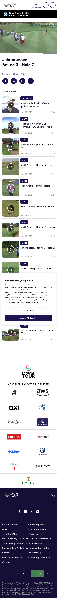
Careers (6, 552)
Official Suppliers (36, 524)
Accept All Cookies (28, 318)
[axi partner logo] (14, 407)
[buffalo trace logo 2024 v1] (14, 422)
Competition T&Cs (37, 529)
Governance (34, 534)
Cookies (49, 574)
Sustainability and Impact (14, 543)
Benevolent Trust (36, 543)
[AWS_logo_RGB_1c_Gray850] (42, 392)
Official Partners (10, 524)
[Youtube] (38, 512)
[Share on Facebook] (5, 81)
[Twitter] (31, 512)
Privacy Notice (22, 574)
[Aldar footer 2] (14, 392)
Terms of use (9, 574)
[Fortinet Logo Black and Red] (42, 437)
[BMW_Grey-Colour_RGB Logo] (42, 407)
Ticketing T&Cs (9, 534)
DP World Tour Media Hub (40, 538)
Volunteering (34, 552)
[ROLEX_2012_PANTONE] (28, 481)
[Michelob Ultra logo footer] (14, 466)
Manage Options (37, 574)
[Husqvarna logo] (42, 451)
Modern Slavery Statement (15, 538)
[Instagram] (25, 512)
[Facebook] (19, 512)
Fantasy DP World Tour (13, 557)
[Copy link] (31, 81)
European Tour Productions (15, 548)
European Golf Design (38, 548)
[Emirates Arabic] (14, 437)
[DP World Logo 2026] (42, 422)
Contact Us (7, 562)
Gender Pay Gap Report (39, 557)
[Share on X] (14, 81)
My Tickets (36, 7)
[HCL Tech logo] (14, 451)
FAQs (4, 529)
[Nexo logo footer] (42, 466)
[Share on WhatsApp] (22, 81)
